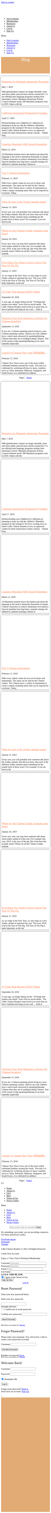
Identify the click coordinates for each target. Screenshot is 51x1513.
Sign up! (22, 1325)
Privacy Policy (13, 1201)
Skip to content (7, 2)
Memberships (12, 21)
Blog (9, 1196)
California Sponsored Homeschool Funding (24, 113)
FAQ (9, 1193)
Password (5, 1266)
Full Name (5, 1272)
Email (3, 1269)
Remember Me (10, 1379)
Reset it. (24, 1389)
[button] (25, 36)
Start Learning (13, 18)
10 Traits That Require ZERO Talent (21, 291)
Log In (9, 28)
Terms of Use (12, 1198)
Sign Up (10, 31)
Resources (11, 23)
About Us (11, 26)
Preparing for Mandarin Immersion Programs (25, 81)
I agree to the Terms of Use (16, 1277)
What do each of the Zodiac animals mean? (24, 201)
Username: (5, 1344)
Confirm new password (11, 1314)
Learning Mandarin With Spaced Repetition (24, 144)
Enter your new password (12, 1299)
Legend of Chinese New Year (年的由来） (24, 352)
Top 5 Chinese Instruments (16, 173)
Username (5, 1263)
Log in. (21, 1355)
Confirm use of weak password (17, 1309)
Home (9, 1188)
